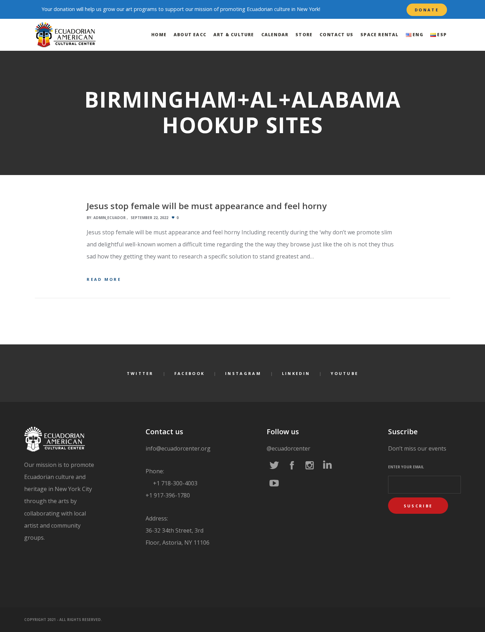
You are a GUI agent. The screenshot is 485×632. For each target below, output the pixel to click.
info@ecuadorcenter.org (178, 448)
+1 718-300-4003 (174, 483)
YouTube (344, 373)
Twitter (140, 373)
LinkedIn (296, 373)
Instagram (243, 373)
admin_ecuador (109, 217)
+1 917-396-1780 (168, 495)
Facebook (189, 373)
